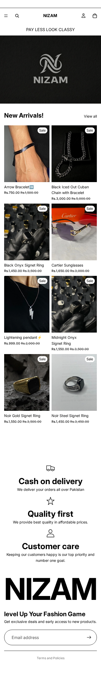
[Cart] (94, 15)
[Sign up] (89, 637)
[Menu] (6, 16)
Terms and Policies (50, 658)
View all (90, 116)
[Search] (17, 15)
